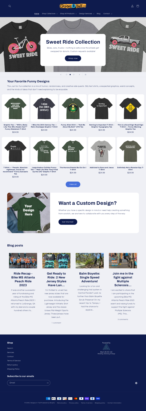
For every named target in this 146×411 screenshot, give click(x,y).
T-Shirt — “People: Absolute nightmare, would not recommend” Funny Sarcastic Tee (15, 171)
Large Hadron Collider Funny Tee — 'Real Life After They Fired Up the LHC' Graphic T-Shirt (44, 170)
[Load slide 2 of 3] (70, 74)
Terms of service (87, 403)
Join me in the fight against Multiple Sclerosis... (123, 279)
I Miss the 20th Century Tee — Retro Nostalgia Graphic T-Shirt (44, 126)
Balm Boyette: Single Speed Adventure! (89, 277)
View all (72, 184)
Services (10, 352)
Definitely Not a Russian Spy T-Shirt (130, 168)
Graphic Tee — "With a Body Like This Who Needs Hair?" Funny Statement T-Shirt (15, 127)
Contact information (114, 403)
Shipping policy (100, 403)
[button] (9, 6)
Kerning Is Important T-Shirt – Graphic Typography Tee (101, 126)
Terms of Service (14, 361)
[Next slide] (79, 74)
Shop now (72, 58)
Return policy (12, 365)
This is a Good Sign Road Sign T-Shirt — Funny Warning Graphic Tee (130, 127)
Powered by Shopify (48, 402)
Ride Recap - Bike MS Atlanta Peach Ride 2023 (23, 279)
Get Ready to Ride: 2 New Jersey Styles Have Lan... (56, 279)
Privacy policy (74, 403)
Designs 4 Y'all (35, 402)
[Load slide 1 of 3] (66, 74)
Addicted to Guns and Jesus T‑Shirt (102, 168)
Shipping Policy (13, 369)
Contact (10, 356)
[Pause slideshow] (85, 74)
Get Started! (68, 222)
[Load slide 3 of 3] (74, 74)
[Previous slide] (60, 74)
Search (10, 348)
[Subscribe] (47, 383)
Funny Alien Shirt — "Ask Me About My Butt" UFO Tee (73, 126)
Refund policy (62, 403)
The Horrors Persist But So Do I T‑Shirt (73, 168)
